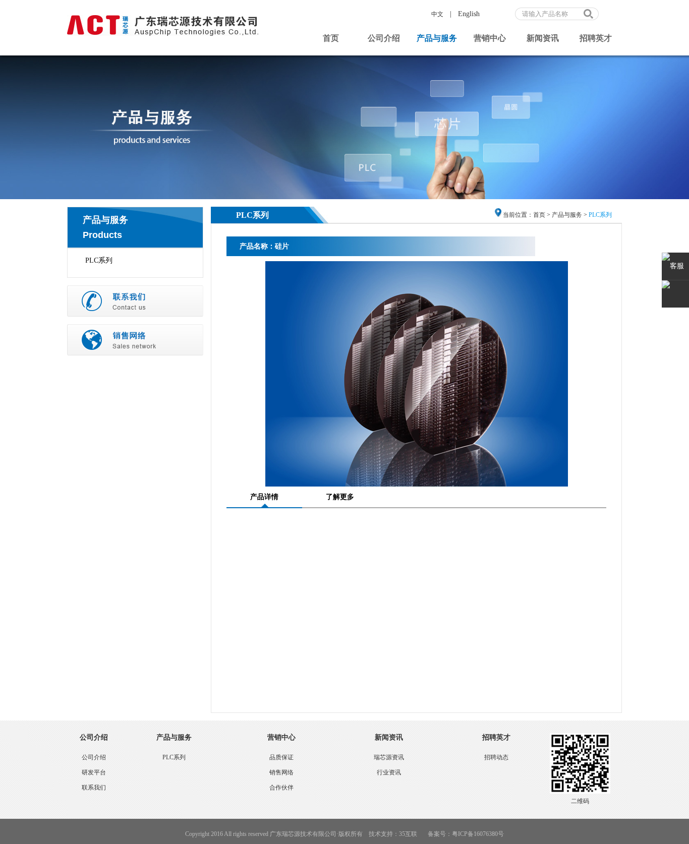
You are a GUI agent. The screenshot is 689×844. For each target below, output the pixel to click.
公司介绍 (384, 38)
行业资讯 (389, 772)
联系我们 (94, 787)
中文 (437, 14)
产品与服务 (437, 38)
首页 (331, 38)
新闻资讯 (543, 38)
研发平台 (94, 772)
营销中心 (490, 38)
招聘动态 (496, 757)
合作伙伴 (281, 787)
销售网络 (281, 772)
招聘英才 (596, 38)
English (469, 14)
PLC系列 (98, 260)
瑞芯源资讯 (389, 757)
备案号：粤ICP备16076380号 (466, 833)
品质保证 (281, 757)
